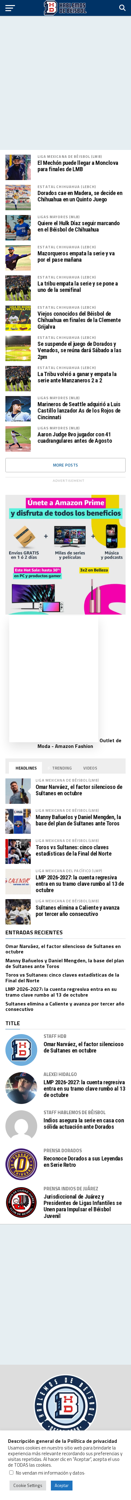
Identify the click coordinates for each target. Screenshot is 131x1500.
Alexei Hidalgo (60, 1074)
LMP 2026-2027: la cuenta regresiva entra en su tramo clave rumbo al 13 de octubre (80, 883)
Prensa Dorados (63, 1150)
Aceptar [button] (62, 1485)
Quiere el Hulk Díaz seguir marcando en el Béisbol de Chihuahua (79, 226)
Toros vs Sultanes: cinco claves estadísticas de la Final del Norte (74, 850)
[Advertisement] (65, 82)
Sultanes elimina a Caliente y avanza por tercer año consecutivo (78, 910)
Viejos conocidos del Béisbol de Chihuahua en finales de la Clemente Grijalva (79, 320)
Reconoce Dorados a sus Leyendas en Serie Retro (83, 1161)
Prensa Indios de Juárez (71, 1189)
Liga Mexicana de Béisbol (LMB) (70, 156)
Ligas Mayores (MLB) (59, 216)
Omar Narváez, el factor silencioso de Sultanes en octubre (79, 790)
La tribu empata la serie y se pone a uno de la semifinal (78, 286)
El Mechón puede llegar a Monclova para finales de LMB (78, 166)
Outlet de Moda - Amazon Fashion (79, 743)
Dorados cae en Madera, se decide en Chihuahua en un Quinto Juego (80, 196)
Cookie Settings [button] (27, 1485)
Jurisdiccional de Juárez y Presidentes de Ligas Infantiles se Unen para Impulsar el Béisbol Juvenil (83, 1206)
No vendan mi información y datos (50, 1472)
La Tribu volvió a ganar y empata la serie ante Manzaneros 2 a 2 (77, 377)
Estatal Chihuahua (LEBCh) (67, 186)
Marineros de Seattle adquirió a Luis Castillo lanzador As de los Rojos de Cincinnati (79, 410)
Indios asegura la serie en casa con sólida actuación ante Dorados (84, 1123)
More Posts (65, 465)
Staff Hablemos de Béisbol (75, 1112)
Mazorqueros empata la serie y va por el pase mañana (76, 256)
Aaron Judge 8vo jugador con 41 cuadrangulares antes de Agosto (75, 437)
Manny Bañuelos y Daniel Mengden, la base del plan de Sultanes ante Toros (78, 820)
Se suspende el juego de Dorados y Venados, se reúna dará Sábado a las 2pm (79, 350)
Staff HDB (55, 1036)
